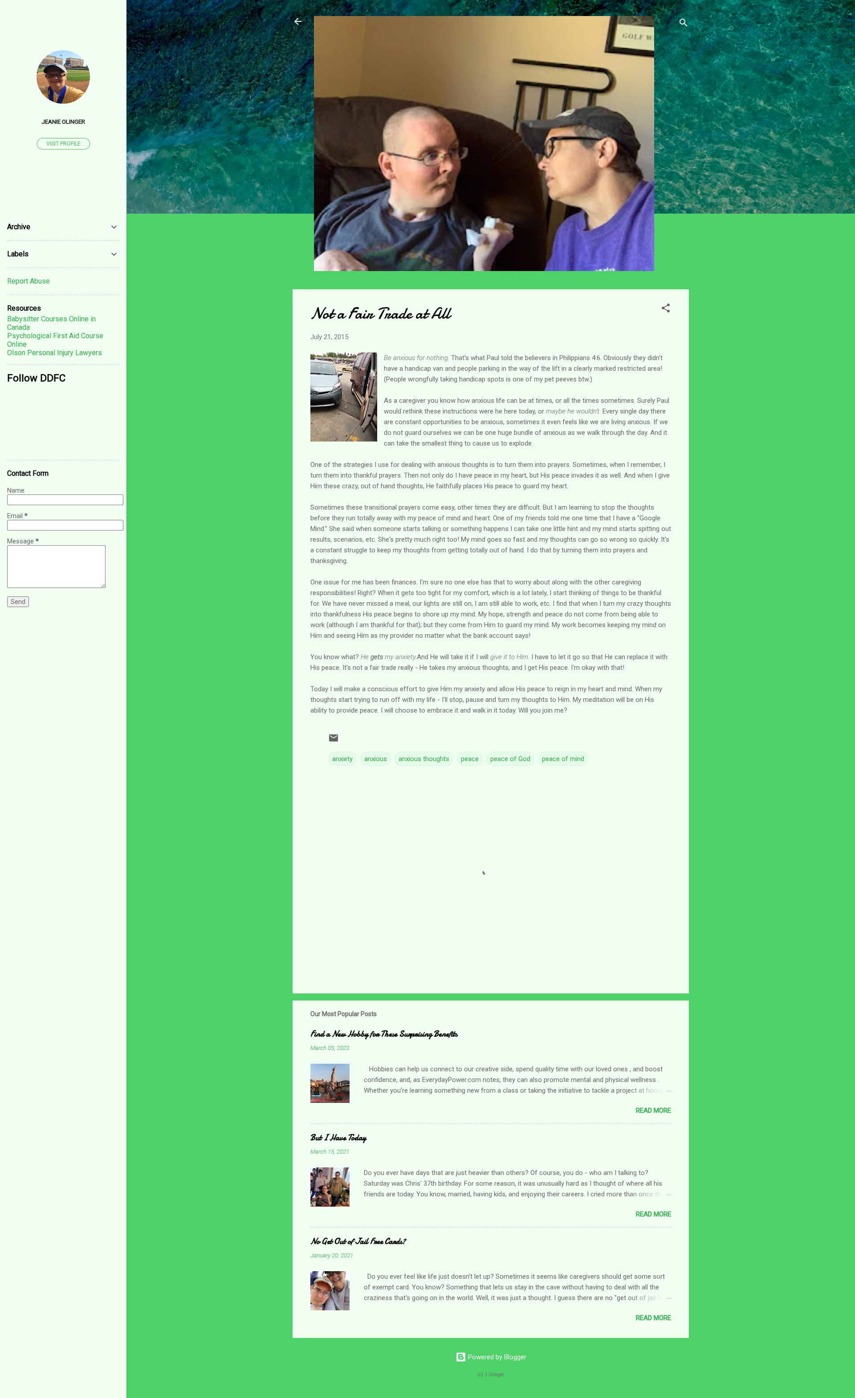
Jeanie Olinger (63, 121)
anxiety (342, 759)
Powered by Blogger (496, 1357)
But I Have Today (338, 1137)
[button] (665, 309)
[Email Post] (333, 741)
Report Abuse (28, 281)
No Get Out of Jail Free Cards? (358, 1241)
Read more (653, 1110)
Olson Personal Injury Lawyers (54, 352)
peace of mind (563, 759)
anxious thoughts (424, 759)
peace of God (510, 759)
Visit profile (63, 144)
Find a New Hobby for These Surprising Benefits (383, 1034)
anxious (375, 759)
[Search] (683, 24)
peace (470, 759)
